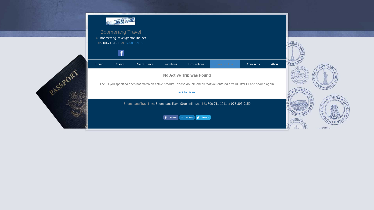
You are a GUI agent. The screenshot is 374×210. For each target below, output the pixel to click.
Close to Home (225, 64)
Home (99, 64)
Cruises (119, 64)
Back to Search (187, 92)
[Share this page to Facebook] (170, 117)
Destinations (196, 64)
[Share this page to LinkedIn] (187, 117)
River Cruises (144, 64)
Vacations (171, 64)
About (275, 64)
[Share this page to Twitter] (203, 117)
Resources (253, 64)
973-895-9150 (134, 43)
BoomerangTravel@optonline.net (178, 103)
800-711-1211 (217, 103)
